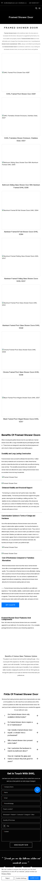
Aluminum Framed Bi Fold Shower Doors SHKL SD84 (21, 233)
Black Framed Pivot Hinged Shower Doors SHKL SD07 (21, 420)
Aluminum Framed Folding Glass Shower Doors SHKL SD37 (21, 280)
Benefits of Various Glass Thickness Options (21, 656)
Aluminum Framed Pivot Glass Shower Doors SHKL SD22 (21, 326)
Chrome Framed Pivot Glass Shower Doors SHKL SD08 (21, 373)
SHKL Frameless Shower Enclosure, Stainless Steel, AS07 (21, 139)
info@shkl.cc (22, 3)
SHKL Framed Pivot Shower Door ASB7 (21, 94)
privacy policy (6, 874)
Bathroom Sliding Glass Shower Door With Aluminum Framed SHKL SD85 (21, 186)
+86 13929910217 (34, 3)
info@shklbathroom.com (11, 3)
